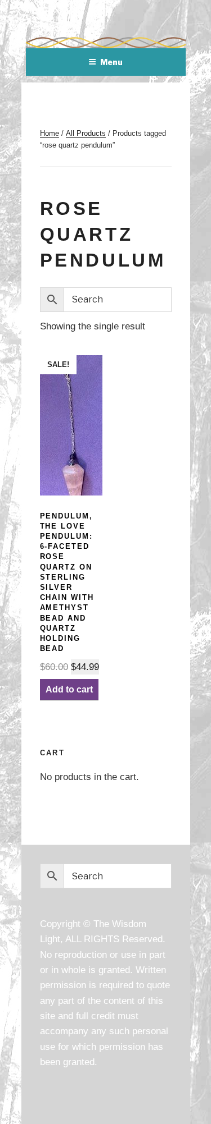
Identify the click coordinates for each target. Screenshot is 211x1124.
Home (49, 133)
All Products (86, 133)
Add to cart (69, 689)
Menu (111, 62)
